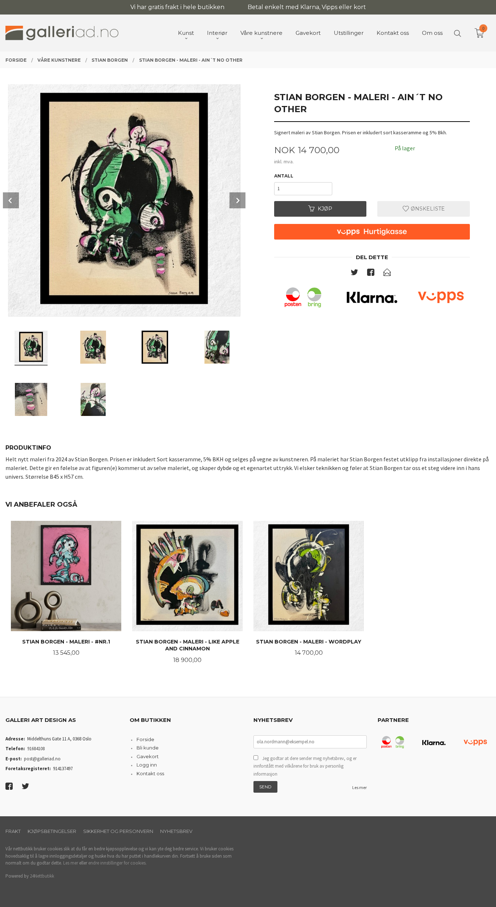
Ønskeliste (427, 208)
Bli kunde (148, 748)
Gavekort (148, 756)
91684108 (36, 748)
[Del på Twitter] (354, 273)
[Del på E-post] (387, 273)
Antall (283, 176)
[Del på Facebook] (370, 273)
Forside (145, 739)
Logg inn (147, 765)
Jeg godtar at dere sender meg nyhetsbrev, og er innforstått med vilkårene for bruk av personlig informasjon (305, 766)
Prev (11, 200)
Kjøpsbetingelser (52, 831)
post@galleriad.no (42, 759)
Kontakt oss (150, 773)
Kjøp (325, 208)
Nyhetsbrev (176, 831)
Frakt (13, 831)
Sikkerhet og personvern (118, 831)
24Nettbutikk (42, 876)
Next (237, 200)
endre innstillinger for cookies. (117, 863)
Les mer (359, 787)
